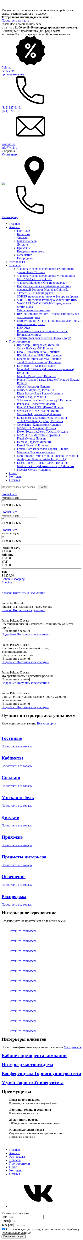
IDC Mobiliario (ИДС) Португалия (39, 355)
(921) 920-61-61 (12, 111)
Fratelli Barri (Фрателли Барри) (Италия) (43, 448)
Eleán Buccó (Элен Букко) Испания (40, 393)
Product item (9, 494)
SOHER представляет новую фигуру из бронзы (48, 296)
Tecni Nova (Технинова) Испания (39, 362)
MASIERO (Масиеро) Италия (36, 428)
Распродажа (25, 258)
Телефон (8, 1225)
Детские (22, 244)
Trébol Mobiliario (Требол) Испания (40, 421)
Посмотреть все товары (17, 746)
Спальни (23, 237)
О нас (13, 473)
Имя (5, 1216)
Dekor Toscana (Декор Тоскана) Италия (42, 431)
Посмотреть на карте (15, 20)
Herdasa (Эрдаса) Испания (34, 442)
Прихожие (24, 248)
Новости (15, 265)
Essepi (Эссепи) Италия (32, 445)
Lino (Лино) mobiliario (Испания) (38, 351)
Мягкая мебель (26, 241)
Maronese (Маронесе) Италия (36, 452)
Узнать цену (10, 154)
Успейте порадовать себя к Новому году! (44, 338)
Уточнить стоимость (22, 931)
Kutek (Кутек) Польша (31, 438)
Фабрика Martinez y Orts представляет (42, 282)
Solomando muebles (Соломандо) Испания (44, 400)
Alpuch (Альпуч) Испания (34, 386)
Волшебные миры (29, 334)
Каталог (14, 227)
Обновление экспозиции (33, 310)
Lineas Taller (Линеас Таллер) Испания (42, 462)
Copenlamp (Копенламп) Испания (39, 424)
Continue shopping (13, 579)
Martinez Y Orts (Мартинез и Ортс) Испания (45, 466)
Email (5, 1220)
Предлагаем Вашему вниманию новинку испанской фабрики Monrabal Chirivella (44, 287)
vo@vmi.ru (8, 144)
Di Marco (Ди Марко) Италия (36, 365)
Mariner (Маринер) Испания (35, 390)
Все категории (46, 723)
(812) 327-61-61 (12, 107)
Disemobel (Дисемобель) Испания (39, 358)
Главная (14, 223)
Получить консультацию (29, 592)
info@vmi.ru (9, 147)
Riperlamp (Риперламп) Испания (38, 345)
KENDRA (23, 327)
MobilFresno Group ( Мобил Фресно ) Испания (47, 455)
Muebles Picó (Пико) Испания (36, 376)
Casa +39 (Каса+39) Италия (35, 348)
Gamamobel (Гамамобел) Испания (39, 414)
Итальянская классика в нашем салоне (42, 331)
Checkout (7, 582)
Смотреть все (72, 1047)
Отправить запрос (13, 1236)
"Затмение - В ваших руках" (35, 293)
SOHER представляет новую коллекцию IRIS (47, 300)
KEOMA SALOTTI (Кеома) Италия (40, 407)
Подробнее (9, 634)
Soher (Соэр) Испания (31, 397)
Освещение (24, 255)
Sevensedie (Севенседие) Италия (38, 410)
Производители (19, 341)
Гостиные (23, 230)
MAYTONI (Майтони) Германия (38, 435)
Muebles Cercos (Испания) (34, 469)
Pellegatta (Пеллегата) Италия (36, 403)
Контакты (15, 476)
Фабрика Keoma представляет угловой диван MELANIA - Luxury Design (46, 277)
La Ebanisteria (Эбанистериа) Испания (42, 417)
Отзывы (14, 480)
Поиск (43, 486)
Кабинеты (23, 234)
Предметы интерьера (31, 251)
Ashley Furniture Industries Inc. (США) (41, 459)
